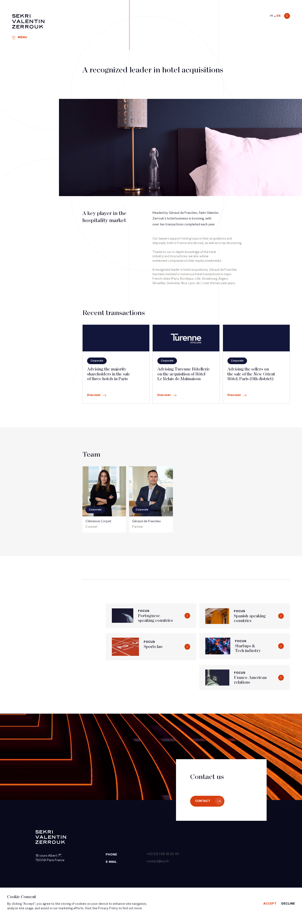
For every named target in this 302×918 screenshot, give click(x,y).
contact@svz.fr (158, 861)
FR (271, 16)
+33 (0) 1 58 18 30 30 (163, 854)
